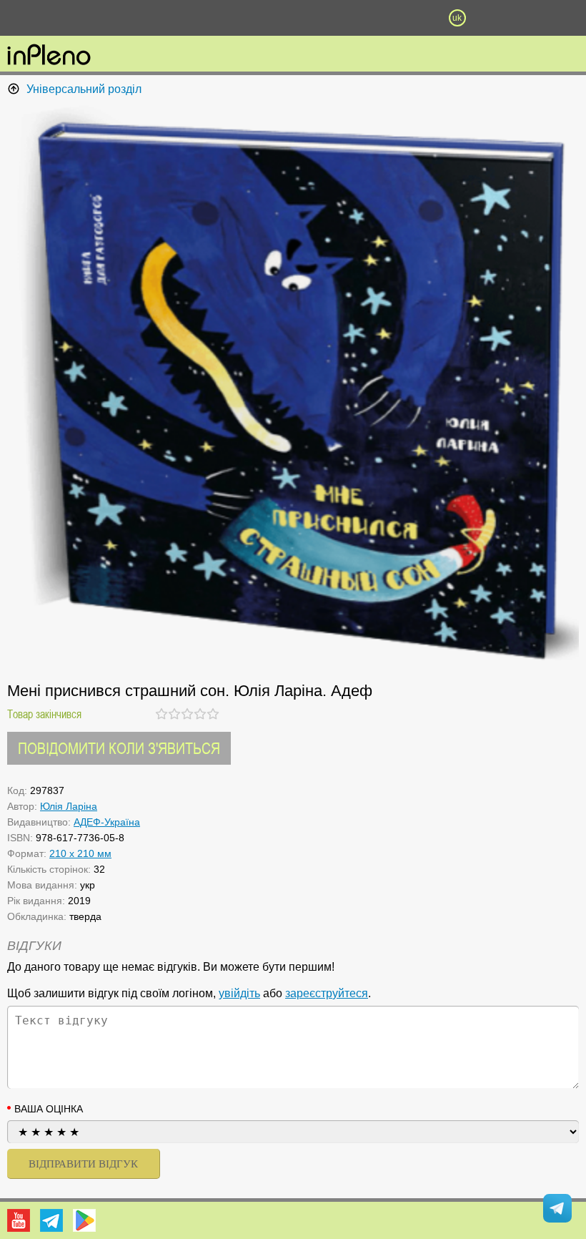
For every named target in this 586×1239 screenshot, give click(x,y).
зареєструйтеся (326, 993)
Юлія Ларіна (68, 806)
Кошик (375, 17)
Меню (128, 17)
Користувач (293, 17)
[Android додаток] (84, 1220)
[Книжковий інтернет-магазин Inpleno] (49, 56)
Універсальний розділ (83, 89)
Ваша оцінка (48, 1109)
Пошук (210, 17)
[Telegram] (51, 1220)
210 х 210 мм (80, 853)
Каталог (44, 17)
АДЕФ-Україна (107, 822)
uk (457, 18)
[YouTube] (18, 1220)
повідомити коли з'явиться (119, 748)
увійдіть (239, 993)
